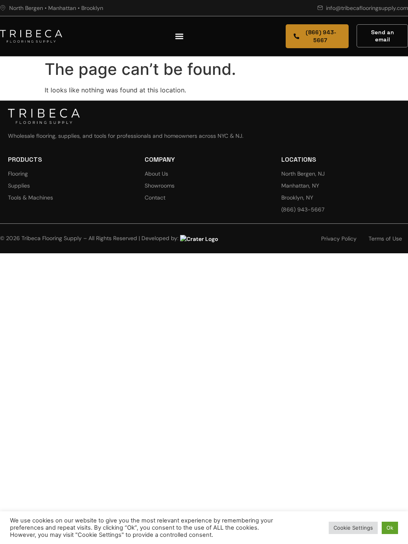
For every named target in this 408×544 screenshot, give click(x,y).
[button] (179, 36)
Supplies (19, 185)
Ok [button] (389, 527)
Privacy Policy (339, 238)
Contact (155, 197)
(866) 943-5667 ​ (303, 209)
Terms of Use (385, 238)
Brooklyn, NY (297, 197)
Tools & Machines (30, 197)
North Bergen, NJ (303, 173)
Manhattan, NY (300, 185)
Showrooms (160, 185)
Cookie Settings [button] (353, 527)
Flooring (18, 173)
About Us (156, 173)
